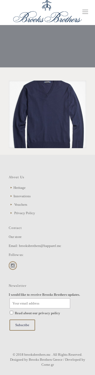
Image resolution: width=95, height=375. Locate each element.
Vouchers (20, 205)
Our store (15, 237)
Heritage (19, 188)
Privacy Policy (24, 213)
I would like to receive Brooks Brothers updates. (44, 295)
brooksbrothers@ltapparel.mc (40, 246)
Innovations (22, 196)
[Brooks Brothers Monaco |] (47, 11)
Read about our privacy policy (37, 313)
